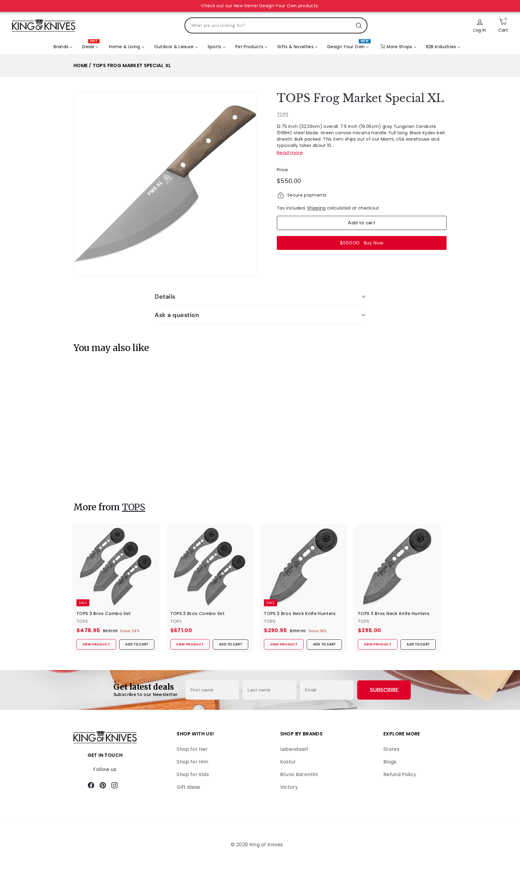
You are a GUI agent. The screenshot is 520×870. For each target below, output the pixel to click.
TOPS (282, 114)
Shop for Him (192, 761)
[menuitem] (63, 46)
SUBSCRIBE (384, 690)
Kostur (288, 761)
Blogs (390, 761)
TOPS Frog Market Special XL (132, 65)
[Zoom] (165, 183)
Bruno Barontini (299, 774)
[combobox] (275, 25)
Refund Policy (399, 774)
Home (80, 65)
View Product (93, 476)
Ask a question (177, 315)
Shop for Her (192, 749)
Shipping (316, 208)
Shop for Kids (193, 774)
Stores (391, 749)
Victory (289, 787)
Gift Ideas (188, 787)
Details (165, 296)
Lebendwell (294, 749)
